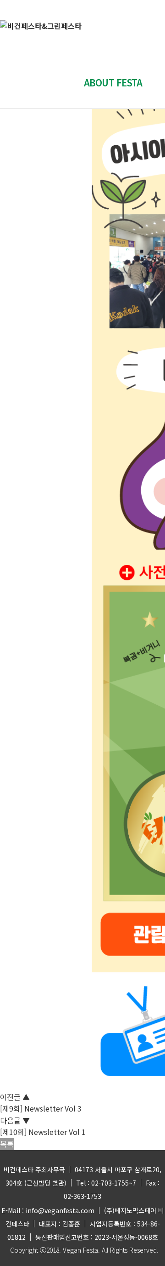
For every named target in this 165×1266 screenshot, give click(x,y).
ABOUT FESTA (113, 82)
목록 (7, 1143)
